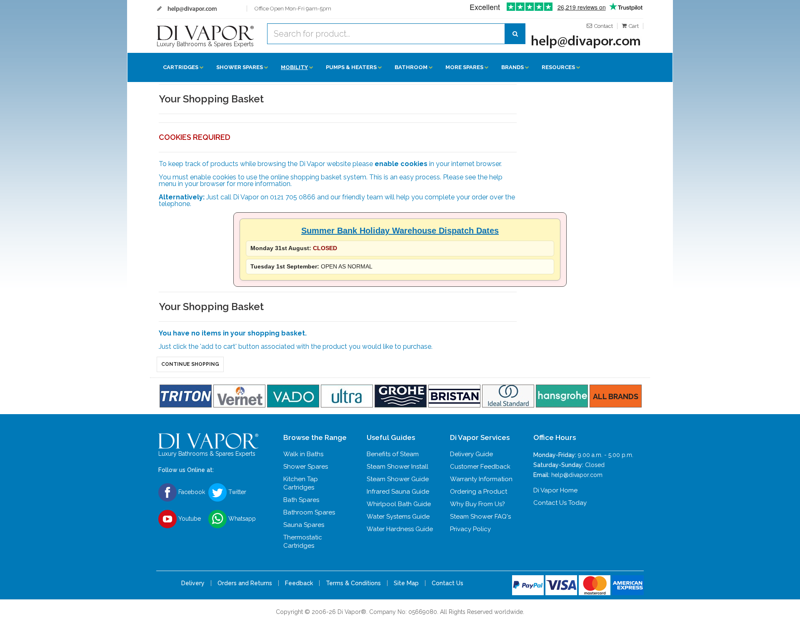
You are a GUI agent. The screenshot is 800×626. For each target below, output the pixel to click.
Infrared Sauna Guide (398, 491)
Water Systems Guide (398, 516)
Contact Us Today (560, 503)
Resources (558, 67)
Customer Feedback (480, 466)
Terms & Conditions (353, 583)
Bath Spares (301, 500)
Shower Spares (239, 67)
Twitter (236, 492)
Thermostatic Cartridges (302, 541)
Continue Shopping (190, 364)
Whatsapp (241, 518)
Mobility (294, 67)
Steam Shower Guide (398, 479)
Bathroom (411, 67)
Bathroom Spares (309, 512)
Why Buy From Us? (477, 504)
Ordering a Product (478, 491)
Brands (512, 67)
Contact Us (447, 583)
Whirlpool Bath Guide (399, 504)
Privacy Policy (470, 529)
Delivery (193, 583)
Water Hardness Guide (400, 529)
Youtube (189, 518)
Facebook (191, 492)
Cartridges (180, 67)
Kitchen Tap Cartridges (300, 483)
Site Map (406, 583)
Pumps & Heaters (351, 67)
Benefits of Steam (393, 454)
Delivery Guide (471, 454)
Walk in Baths (303, 454)
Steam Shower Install (397, 466)
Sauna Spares (303, 525)
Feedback (299, 583)
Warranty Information (481, 479)
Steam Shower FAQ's (480, 516)
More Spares (464, 67)
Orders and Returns (245, 583)
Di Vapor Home (555, 490)
